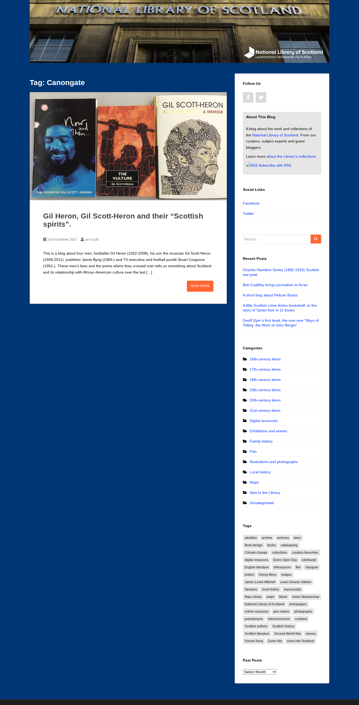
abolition (251, 538)
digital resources (256, 560)
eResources (282, 567)
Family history (261, 441)
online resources (257, 611)
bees (297, 538)
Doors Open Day (285, 560)
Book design (254, 545)
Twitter (248, 213)
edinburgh (309, 560)
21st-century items (265, 410)
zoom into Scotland (300, 641)
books (271, 545)
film (298, 567)
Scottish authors (256, 626)
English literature (257, 567)
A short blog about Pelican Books (270, 295)
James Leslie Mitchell (260, 582)
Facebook (251, 203)
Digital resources (264, 421)
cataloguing (289, 545)
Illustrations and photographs (274, 462)
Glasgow (311, 567)
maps (270, 597)
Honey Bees (267, 575)
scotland (301, 619)
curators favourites (305, 552)
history (249, 575)
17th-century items (265, 369)
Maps (254, 482)
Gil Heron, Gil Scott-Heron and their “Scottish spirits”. (123, 220)
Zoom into (275, 641)
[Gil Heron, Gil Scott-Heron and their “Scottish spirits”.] (128, 146)
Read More (200, 286)
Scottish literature (257, 634)
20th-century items (265, 400)
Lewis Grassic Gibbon (295, 582)
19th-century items (265, 390)
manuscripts (292, 589)
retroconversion (279, 619)
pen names (281, 611)
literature (251, 589)
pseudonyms (254, 619)
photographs (303, 611)
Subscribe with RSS (275, 165)
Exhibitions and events (268, 431)
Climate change (256, 552)
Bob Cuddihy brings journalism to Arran (275, 285)
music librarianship (305, 597)
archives (283, 538)
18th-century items (265, 380)
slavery (311, 634)
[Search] (316, 239)
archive (267, 538)
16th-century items (265, 359)
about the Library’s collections (291, 156)
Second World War (287, 634)
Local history (260, 472)
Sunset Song (254, 641)
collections (279, 552)
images (286, 575)
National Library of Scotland (275, 135)
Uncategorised (262, 503)
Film (253, 451)
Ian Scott (92, 239)
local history (270, 589)
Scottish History (283, 626)
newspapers (298, 604)
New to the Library (265, 492)
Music (283, 597)
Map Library (253, 597)
